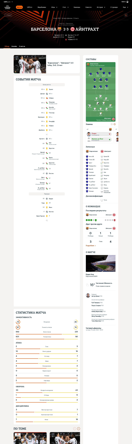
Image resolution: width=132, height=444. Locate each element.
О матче (22, 46)
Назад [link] (9, 15)
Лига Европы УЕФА (7, 7)
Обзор (7, 46)
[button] (54, 7)
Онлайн (14, 46)
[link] (19, 7)
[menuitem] (20, 7)
